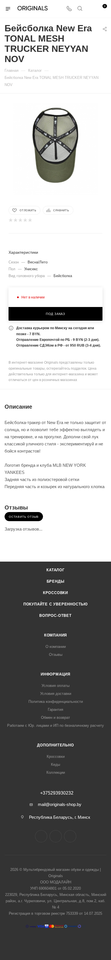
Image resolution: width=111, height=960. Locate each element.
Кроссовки (55, 593)
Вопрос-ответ (55, 615)
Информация (55, 674)
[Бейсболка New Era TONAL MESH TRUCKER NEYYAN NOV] (55, 145)
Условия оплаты (55, 685)
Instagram (41, 836)
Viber (70, 836)
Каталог (55, 570)
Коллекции (55, 772)
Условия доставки (55, 693)
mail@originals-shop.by (59, 804)
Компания (55, 635)
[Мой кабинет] (90, 9)
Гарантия (55, 709)
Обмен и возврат (55, 717)
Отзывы (55, 654)
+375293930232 (56, 793)
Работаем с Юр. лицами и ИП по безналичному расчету (55, 725)
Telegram (56, 836)
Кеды (55, 764)
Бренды (56, 581)
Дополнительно (55, 745)
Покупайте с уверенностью (55, 604)
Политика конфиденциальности (55, 701)
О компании (56, 646)
